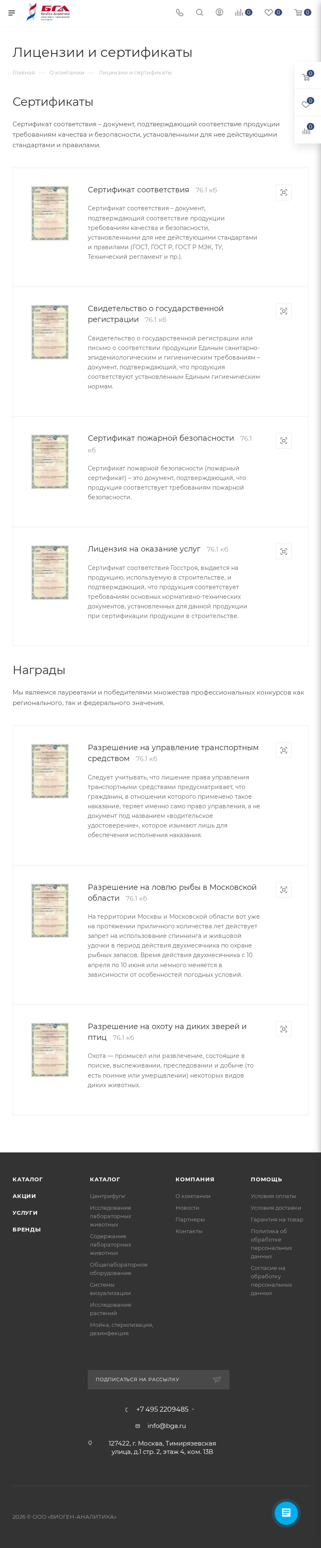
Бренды (27, 1229)
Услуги (25, 1212)
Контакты (189, 1231)
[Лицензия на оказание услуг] (50, 573)
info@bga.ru (167, 1426)
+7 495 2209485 (162, 1409)
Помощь (266, 1179)
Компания (195, 1179)
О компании (193, 1196)
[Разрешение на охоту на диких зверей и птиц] (50, 1050)
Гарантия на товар (277, 1219)
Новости (187, 1207)
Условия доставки (276, 1207)
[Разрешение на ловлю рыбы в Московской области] (50, 911)
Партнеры (190, 1219)
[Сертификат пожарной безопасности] (50, 462)
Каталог (28, 1179)
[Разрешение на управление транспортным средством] (50, 771)
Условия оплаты (273, 1196)
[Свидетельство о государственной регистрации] (50, 332)
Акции (24, 1196)
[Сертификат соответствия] (50, 213)
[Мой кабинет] (219, 13)
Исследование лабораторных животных (110, 1216)
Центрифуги (107, 1196)
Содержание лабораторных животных (110, 1244)
